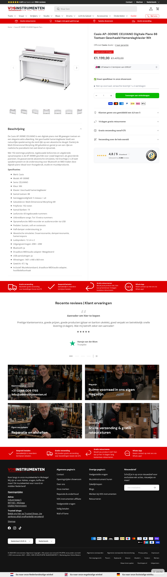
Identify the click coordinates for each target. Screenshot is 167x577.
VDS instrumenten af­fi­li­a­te (69, 499)
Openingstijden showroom (69, 479)
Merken (139, 2)
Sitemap (11, 521)
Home (10, 27)
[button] (157, 9)
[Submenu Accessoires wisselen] (109, 15)
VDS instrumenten (19, 553)
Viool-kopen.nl (142, 563)
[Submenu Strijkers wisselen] (39, 15)
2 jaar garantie (121, 45)
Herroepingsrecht (95, 558)
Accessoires (102, 16)
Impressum (155, 553)
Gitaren (127, 558)
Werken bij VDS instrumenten (102, 494)
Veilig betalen (63, 508)
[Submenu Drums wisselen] (74, 15)
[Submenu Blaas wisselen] (62, 15)
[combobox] (95, 9)
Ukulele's (137, 558)
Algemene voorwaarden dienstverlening (120, 553)
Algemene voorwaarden (95, 553)
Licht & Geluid (84, 16)
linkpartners (155, 563)
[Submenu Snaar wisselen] (26, 15)
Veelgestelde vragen (66, 503)
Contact (129, 2)
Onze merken (63, 489)
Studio (47, 16)
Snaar (21, 16)
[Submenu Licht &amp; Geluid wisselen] (93, 15)
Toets (10, 16)
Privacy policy (143, 553)
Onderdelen (119, 16)
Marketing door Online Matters (70, 555)
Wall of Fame (62, 513)
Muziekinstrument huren (100, 479)
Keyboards (117, 558)
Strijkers (34, 16)
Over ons (61, 484)
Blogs (91, 489)
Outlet (133, 16)
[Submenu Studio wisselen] (51, 15)
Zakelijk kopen (95, 484)
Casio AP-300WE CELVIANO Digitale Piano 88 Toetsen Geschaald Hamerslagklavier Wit (29, 27)
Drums (69, 16)
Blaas (57, 16)
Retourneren (95, 499)
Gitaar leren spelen (127, 563)
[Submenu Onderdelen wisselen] (126, 15)
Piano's (107, 558)
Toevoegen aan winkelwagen (137, 95)
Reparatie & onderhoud (68, 494)
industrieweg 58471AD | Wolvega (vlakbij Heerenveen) (17, 503)
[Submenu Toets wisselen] (14, 15)
